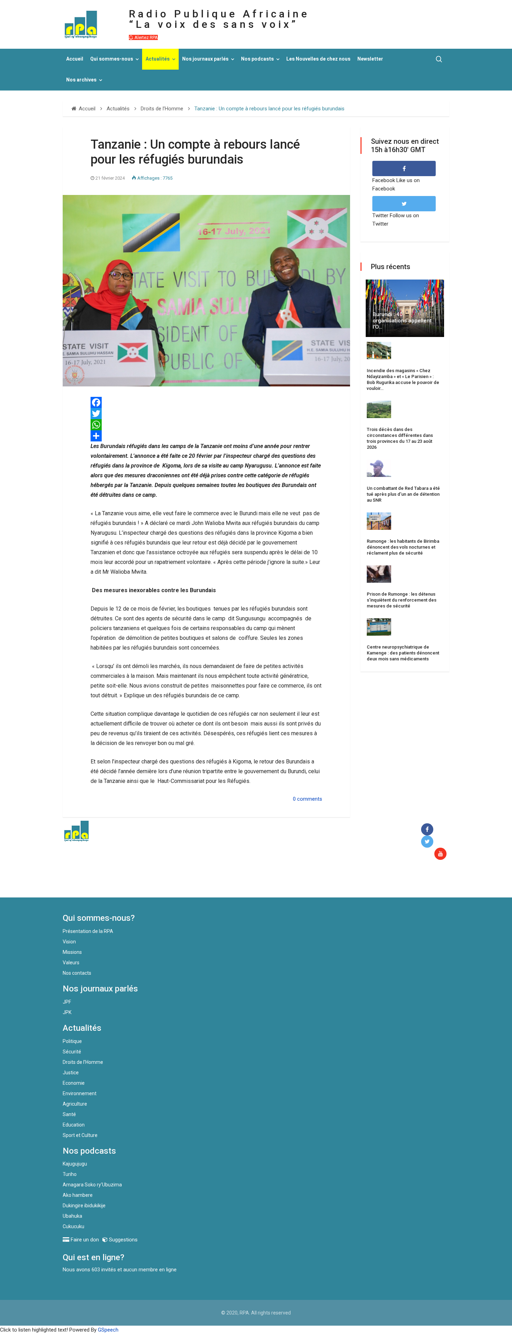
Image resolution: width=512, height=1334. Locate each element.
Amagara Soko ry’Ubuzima (92, 1184)
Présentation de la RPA (88, 931)
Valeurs (71, 962)
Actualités (158, 59)
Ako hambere (78, 1195)
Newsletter (370, 59)
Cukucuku (73, 1226)
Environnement (79, 1093)
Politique (72, 1041)
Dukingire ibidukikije (84, 1205)
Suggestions (123, 1240)
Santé (69, 1114)
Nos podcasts (257, 59)
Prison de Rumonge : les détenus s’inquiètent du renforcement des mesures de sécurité (401, 600)
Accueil (74, 59)
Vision (69, 941)
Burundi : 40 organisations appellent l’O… (402, 320)
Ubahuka (72, 1216)
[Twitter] (206, 413)
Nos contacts (77, 973)
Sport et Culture (80, 1135)
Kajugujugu (75, 1164)
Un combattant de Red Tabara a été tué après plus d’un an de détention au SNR (403, 494)
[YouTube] (441, 854)
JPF (67, 1002)
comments (309, 799)
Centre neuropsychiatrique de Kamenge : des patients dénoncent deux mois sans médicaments (403, 652)
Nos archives (81, 80)
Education (74, 1125)
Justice (71, 1072)
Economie (74, 1083)
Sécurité (72, 1051)
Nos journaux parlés (205, 59)
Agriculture (75, 1104)
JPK (67, 1012)
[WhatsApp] (206, 424)
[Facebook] (206, 402)
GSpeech (108, 1330)
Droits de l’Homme (83, 1062)
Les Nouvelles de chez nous (318, 59)
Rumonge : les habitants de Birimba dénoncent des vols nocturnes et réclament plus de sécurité (403, 547)
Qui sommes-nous (111, 59)
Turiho (70, 1174)
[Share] (206, 435)
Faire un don (190, 882)
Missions (72, 952)
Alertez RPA (145, 37)
